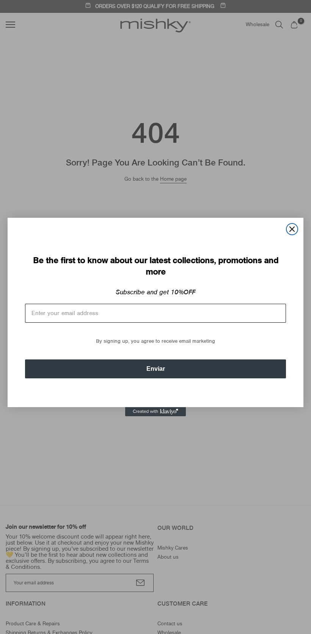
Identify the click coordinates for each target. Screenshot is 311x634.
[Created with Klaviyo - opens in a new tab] (155, 411)
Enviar (155, 368)
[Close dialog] (292, 229)
